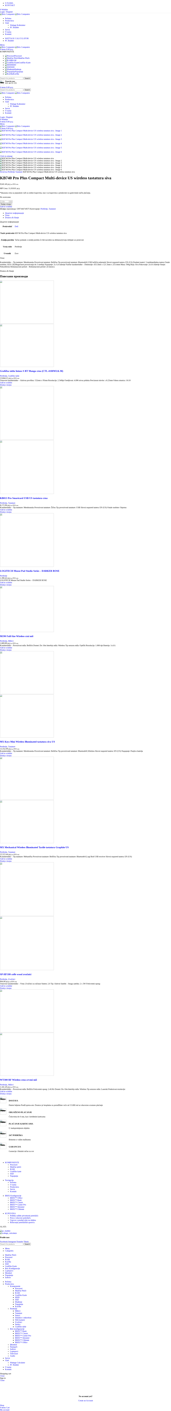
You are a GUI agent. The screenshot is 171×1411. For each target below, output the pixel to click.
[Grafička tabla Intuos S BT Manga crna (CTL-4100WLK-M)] (27, 323)
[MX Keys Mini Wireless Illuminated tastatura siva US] (27, 693)
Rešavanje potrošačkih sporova (22, 1222)
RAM (12, 1169)
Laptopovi (14, 1351)
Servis (12, 1189)
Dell (16, 226)
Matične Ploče (20, 1291)
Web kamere (20, 1320)
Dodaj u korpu (6, 204)
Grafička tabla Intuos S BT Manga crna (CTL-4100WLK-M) (31, 371)
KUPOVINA (10, 1213)
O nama (13, 1185)
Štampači (13, 1347)
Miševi (11, 641)
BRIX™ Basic (16, 1200)
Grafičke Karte (21, 1295)
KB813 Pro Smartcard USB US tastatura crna (24, 498)
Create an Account (85, 1401)
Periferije (11, 172)
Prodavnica (14, 1187)
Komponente (15, 1286)
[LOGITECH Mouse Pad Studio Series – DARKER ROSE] (27, 566)
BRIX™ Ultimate (17, 1209)
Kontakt (13, 1191)
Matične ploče (15, 1167)
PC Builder (14, 27)
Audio (12, 1356)
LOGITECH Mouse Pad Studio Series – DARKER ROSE (29, 571)
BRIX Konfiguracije (13, 1196)
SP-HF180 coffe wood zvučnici (15, 974)
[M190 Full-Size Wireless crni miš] (27, 631)
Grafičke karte (15, 1171)
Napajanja (14, 1176)
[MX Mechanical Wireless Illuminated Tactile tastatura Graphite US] (27, 799)
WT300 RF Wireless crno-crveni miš (18, 1080)
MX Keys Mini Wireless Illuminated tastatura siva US (27, 741)
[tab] (14, 213)
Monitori (13, 1345)
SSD (12, 1174)
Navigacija (9, 1180)
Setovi (17, 1315)
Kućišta (18, 1306)
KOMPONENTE (12, 1162)
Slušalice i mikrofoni (23, 1318)
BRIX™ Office (16, 1198)
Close (2, 1376)
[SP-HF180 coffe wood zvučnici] (27, 915)
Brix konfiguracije (17, 1329)
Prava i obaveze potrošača (20, 1218)
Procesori (13, 1165)
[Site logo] (7, 14)
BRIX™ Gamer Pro (18, 1205)
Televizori (14, 1354)
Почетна (4, 172)
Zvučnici (11, 979)
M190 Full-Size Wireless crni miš (16, 636)
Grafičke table (13, 376)
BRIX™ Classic (16, 1202)
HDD (17, 1297)
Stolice (17, 1324)
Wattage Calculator (17, 1363)
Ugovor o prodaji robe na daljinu (23, 1220)
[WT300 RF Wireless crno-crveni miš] (27, 1032)
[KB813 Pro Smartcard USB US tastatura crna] (27, 439)
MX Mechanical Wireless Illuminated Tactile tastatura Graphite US (34, 847)
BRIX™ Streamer (17, 1207)
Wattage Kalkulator (17, 25)
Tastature (19, 172)
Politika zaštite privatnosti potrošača (24, 1216)
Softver (13, 1349)
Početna (13, 1182)
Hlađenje (18, 1302)
